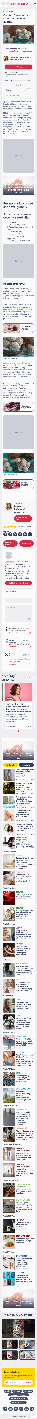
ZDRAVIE (19, 892)
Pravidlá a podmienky (18, 1395)
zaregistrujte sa (20, 573)
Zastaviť (18, 85)
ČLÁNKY (19, 999)
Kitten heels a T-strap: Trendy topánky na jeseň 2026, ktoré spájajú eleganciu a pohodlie (24, 842)
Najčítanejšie (10, 765)
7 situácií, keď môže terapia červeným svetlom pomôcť (24, 897)
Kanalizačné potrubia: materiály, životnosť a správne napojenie (24, 1190)
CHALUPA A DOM (23, 1184)
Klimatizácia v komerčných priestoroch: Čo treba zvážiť (24, 1172)
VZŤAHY (19, 928)
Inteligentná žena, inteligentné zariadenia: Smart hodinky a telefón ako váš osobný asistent (23, 1023)
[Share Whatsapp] (10, 534)
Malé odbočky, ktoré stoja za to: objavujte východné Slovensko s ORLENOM (24, 1042)
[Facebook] (16, 1409)
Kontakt (17, 1391)
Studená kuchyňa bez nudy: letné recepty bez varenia (25, 1241)
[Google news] (26, 1409)
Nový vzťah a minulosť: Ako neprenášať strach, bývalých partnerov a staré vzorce (24, 935)
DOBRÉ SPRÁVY (22, 1036)
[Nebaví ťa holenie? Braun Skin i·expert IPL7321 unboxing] (9, 1355)
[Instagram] (5, 1409)
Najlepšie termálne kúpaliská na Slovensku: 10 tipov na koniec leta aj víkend (24, 801)
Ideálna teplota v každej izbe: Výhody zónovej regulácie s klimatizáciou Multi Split (24, 1207)
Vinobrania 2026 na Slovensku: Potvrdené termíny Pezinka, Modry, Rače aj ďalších (24, 787)
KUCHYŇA (20, 1220)
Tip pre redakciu (18, 1403)
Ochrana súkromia (18, 1399)
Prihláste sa (9, 562)
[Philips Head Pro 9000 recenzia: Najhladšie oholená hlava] (27, 1344)
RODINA (19, 944)
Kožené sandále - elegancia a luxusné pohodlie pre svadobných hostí (24, 878)
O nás (7, 1391)
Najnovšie (26, 765)
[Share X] (15, 534)
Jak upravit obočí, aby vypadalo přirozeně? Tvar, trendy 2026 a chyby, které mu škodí (24, 986)
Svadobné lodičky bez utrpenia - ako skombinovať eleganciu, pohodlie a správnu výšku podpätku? (25, 863)
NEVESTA (19, 855)
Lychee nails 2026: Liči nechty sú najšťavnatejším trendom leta (23, 813)
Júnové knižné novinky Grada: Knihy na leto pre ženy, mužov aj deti (24, 1278)
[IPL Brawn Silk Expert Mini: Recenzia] (27, 1355)
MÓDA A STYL (21, 964)
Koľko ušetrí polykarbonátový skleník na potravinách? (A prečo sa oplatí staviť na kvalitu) (24, 1097)
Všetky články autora (21, 518)
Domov (5, 11)
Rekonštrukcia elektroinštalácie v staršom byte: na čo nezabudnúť (24, 1156)
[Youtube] (10, 1409)
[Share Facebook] (5, 534)
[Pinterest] (21, 1409)
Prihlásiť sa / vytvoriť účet (18, 583)
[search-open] (7, 3)
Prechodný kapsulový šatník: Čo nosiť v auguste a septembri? (25, 773)
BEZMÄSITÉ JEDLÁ (23, 1236)
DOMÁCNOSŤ (21, 1109)
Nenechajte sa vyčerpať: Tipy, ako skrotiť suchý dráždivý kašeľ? (23, 1005)
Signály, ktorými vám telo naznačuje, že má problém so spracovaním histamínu (25, 915)
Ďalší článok (26, 543)
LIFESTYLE (20, 1052)
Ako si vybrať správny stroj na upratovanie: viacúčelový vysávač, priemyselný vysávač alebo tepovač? (25, 1135)
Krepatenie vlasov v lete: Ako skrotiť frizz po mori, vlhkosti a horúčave (24, 827)
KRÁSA (18, 980)
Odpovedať (12, 633)
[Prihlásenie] (3, 3)
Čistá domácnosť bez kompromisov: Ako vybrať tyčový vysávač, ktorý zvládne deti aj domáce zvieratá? (24, 1263)
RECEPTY (11, 11)
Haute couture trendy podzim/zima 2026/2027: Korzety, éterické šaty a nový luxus (24, 970)
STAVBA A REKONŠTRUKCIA (23, 1149)
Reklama (28, 1391)
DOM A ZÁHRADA (23, 1089)
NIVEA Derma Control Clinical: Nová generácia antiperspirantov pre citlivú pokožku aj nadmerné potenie (25, 1060)
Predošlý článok (8, 544)
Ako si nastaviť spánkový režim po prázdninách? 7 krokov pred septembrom (23, 950)
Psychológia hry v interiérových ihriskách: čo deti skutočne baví (23, 1079)
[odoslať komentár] (29, 619)
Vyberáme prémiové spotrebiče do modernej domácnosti (24, 1226)
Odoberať (28, 1382)
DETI (18, 1073)
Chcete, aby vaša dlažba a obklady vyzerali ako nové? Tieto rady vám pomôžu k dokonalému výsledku (23, 1118)
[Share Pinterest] (20, 534)
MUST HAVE (20, 872)
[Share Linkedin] (25, 534)
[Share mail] (30, 534)
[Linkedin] (32, 1409)
